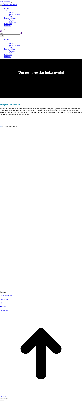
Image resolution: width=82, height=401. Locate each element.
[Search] (21, 33)
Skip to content (5, 1)
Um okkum (4, 299)
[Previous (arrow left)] (1, 400)
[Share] (3, 398)
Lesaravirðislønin (6, 296)
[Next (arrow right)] (3, 400)
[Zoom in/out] (7, 398)
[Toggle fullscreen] (5, 398)
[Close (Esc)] (1, 398)
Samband (3, 306)
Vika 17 (2, 303)
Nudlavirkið (4, 310)
